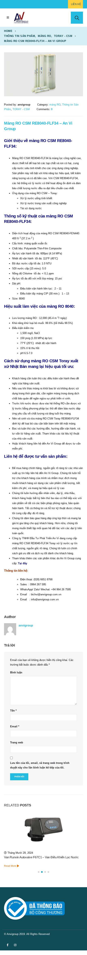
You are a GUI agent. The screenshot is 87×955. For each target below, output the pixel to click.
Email (14, 726)
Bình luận (16, 672)
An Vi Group (51, 473)
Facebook (7, 945)
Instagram (15, 945)
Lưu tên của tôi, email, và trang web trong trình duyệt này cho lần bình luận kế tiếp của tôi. (39, 765)
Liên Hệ (76, 4)
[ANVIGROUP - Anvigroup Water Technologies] (21, 17)
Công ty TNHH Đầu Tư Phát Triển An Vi (35, 538)
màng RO (54, 104)
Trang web (16, 742)
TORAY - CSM (21, 109)
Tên (13, 710)
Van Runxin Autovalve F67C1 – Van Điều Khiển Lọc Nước (41, 857)
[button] (38, 872)
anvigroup (26, 625)
